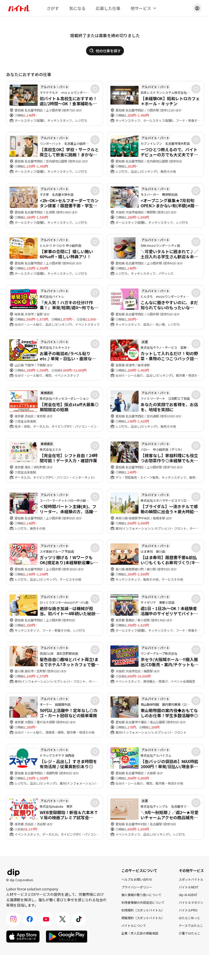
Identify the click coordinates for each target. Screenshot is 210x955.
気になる (77, 8)
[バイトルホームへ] (18, 8)
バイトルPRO (188, 910)
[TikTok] (79, 919)
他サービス (141, 8)
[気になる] (95, 89)
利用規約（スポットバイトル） (142, 910)
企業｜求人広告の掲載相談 (139, 933)
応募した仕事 (108, 8)
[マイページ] (197, 8)
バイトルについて (133, 925)
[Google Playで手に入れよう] (66, 936)
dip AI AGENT (188, 894)
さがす (53, 8)
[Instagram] (13, 919)
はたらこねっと (189, 918)
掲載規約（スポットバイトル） (142, 918)
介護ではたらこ (189, 933)
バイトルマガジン (191, 902)
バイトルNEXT (188, 887)
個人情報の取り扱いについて (141, 894)
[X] (62, 919)
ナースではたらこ (191, 925)
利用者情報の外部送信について (142, 902)
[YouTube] (46, 919)
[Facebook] (30, 919)
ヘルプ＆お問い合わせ (136, 879)
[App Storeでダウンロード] (23, 936)
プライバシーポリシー (136, 887)
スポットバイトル (191, 879)
